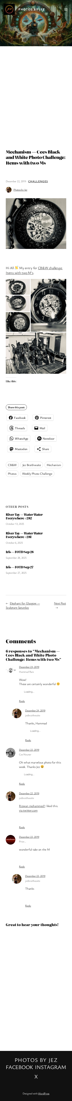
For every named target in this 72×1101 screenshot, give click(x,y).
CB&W (12, 465)
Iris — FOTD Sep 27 (19, 567)
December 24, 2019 (35, 710)
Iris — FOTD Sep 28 (19, 552)
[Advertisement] (36, 96)
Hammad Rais (26, 672)
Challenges (38, 181)
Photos (12, 473)
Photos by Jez (31, 9)
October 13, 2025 (15, 524)
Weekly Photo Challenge (37, 473)
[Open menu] (66, 9)
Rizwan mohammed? (32, 806)
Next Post (60, 603)
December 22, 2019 (29, 750)
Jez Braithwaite (31, 465)
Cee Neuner (25, 754)
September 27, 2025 (16, 572)
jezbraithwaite (32, 715)
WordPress (43, 1093)
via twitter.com (28, 810)
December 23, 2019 (29, 667)
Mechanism (54, 465)
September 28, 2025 (16, 557)
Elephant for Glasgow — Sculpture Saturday (23, 605)
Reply (22, 701)
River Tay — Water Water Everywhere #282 (24, 516)
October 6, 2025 (14, 542)
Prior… (22, 841)
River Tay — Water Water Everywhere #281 (24, 535)
